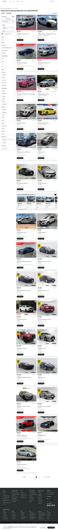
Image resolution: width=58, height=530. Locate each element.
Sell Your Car (22, 492)
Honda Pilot (13, 517)
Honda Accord (14, 515)
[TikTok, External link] (47, 505)
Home (1, 8)
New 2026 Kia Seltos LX (30, 204)
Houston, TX (40, 494)
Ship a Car (30, 495)
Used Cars (4, 492)
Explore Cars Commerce (50, 492)
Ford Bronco (22, 514)
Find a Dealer (5, 498)
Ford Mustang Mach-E (24, 517)
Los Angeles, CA (40, 495)
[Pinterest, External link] (54, 505)
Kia (47, 511)
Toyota (4, 511)
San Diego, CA (40, 503)
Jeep (30, 511)
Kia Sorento (48, 514)
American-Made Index (15, 500)
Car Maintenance (31, 500)
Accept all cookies (51, 527)
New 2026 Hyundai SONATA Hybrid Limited (21, 205)
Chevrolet (39, 511)
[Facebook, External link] (49, 505)
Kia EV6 (48, 518)
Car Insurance (31, 498)
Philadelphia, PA (40, 500)
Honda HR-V (13, 518)
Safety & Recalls (14, 498)
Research (17, 1)
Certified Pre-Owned (6, 495)
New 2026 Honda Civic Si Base (39, 205)
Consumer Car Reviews (15, 492)
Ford (21, 511)
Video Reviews (14, 501)
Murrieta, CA (9, 8)
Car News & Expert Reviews (16, 494)
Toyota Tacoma (5, 515)
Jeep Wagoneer (32, 515)
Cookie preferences (43, 527)
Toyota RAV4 (5, 512)
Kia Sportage (49, 512)
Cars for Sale (5, 8)
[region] (29, 526)
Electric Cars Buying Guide (7, 502)
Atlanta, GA (39, 498)
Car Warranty (31, 497)
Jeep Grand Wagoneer (33, 517)
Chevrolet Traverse (41, 515)
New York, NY (40, 501)
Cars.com (33, 526)
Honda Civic (13, 514)
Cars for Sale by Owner (6, 497)
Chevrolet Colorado (41, 518)
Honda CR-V (13, 512)
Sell (13, 1)
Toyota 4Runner (5, 518)
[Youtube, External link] (51, 505)
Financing (4, 504)
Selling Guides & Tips (23, 497)
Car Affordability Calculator (33, 494)
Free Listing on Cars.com (24, 495)
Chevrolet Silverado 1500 (41, 514)
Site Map (30, 501)
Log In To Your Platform (50, 494)
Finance (22, 1)
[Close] (57, 524)
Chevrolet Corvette (41, 512)
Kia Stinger (48, 515)
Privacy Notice (10, 526)
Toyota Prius (4, 514)
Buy (10, 1)
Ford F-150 (22, 515)
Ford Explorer (23, 518)
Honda (13, 511)
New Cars (4, 494)
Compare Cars (14, 495)
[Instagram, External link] (52, 505)
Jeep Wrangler (32, 512)
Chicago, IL (39, 492)
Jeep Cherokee (32, 518)
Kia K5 (48, 517)
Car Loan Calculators (32, 492)
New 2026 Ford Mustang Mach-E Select (49, 205)
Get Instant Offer (23, 494)
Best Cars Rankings (14, 497)
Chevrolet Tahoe (40, 517)
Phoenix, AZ (39, 497)
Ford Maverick (23, 512)
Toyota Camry (5, 517)
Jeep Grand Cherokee (33, 514)
